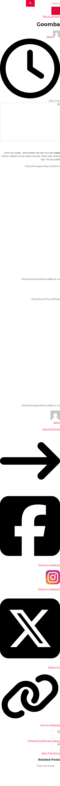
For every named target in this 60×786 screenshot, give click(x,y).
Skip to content (51, 16)
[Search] (30, 3)
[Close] (55, 11)
